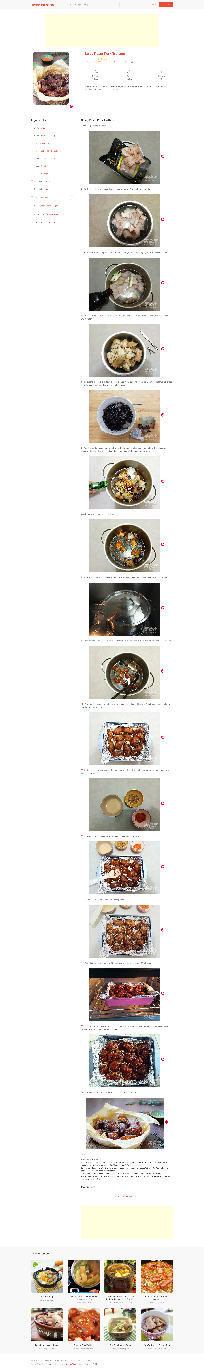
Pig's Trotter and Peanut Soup (157, 1345)
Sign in (153, 5)
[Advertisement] (102, 30)
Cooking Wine (52, 214)
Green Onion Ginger (49, 206)
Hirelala (80, 1364)
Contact (87, 1360)
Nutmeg (44, 174)
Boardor (88, 1364)
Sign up (166, 5)
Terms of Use (75, 1360)
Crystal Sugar (44, 197)
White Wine (50, 222)
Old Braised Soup (47, 135)
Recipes (78, 5)
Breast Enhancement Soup (47, 1345)
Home (69, 5)
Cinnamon (52, 158)
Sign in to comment (127, 1196)
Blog (86, 5)
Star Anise (48, 189)
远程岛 (95, 1364)
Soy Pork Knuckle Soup (120, 1345)
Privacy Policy (60, 1360)
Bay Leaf (45, 143)
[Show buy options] (71, 197)
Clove (47, 181)
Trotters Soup (47, 1296)
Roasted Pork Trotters (84, 1345)
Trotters (43, 128)
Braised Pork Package (51, 151)
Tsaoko (44, 166)
